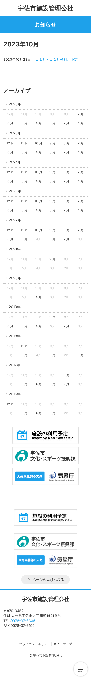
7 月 (80, 114)
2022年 (15, 220)
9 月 (52, 143)
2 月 (66, 123)
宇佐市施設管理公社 (45, 8)
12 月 (10, 143)
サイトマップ (62, 644)
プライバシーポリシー (34, 644)
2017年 (14, 365)
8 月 (67, 143)
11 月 (24, 143)
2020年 (15, 278)
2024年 (15, 162)
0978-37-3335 (23, 620)
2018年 (15, 336)
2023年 (15, 191)
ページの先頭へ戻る (48, 579)
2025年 (15, 133)
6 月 (10, 123)
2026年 (15, 104)
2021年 (15, 249)
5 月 (24, 123)
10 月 (38, 143)
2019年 (15, 307)
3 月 (52, 123)
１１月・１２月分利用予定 (56, 59)
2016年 (15, 394)
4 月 (39, 123)
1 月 (80, 123)
